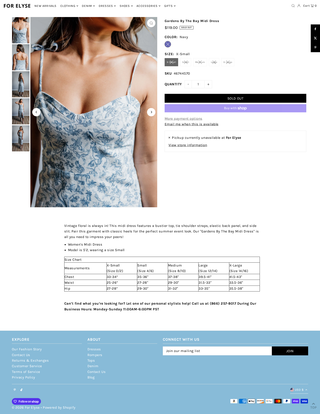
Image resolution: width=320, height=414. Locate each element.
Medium (200, 62)
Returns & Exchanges (30, 360)
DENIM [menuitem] (87, 6)
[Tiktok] (21, 390)
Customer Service (27, 366)
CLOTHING (67, 6)
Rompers (94, 355)
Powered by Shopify (59, 407)
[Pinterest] (15, 390)
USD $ (299, 389)
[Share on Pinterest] (315, 47)
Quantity (173, 84)
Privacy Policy (23, 377)
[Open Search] (293, 5)
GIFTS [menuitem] (168, 6)
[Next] (151, 112)
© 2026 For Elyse (26, 407)
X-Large (227, 62)
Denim (93, 366)
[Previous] (36, 112)
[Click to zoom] (151, 23)
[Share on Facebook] (315, 29)
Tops (91, 360)
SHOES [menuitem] (125, 6)
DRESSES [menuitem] (106, 6)
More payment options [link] (183, 119)
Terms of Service (26, 372)
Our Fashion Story (27, 349)
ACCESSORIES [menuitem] (147, 6)
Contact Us (21, 355)
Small (185, 62)
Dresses (94, 349)
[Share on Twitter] (315, 38)
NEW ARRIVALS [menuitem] (45, 6)
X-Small (171, 62)
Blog (91, 377)
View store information (188, 145)
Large (214, 62)
